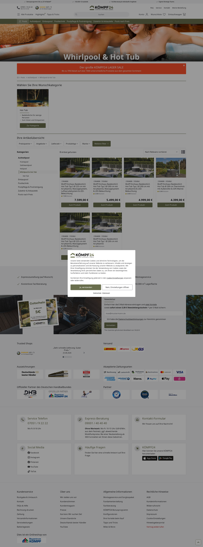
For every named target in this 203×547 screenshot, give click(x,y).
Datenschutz (97, 293)
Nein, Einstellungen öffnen (117, 287)
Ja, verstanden (86, 287)
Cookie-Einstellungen (115, 278)
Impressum (106, 293)
